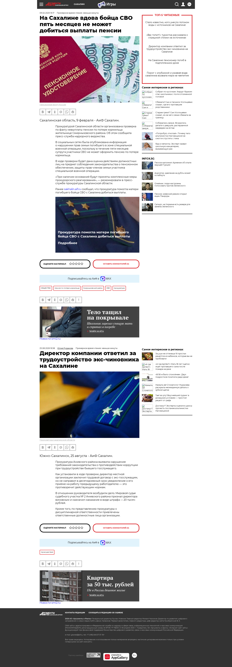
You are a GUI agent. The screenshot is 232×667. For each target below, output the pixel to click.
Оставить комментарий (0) (116, 264)
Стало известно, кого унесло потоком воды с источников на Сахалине (167, 23)
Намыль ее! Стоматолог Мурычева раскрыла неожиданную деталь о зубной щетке (172, 387)
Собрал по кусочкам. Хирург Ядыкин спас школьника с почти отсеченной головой (173, 94)
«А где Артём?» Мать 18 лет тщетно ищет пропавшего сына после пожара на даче (172, 366)
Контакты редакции (75, 613)
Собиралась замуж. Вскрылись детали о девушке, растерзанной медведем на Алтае (171, 125)
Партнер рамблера (75, 655)
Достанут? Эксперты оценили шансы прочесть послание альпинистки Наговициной (173, 408)
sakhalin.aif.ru (72, 189)
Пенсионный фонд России (53, 104)
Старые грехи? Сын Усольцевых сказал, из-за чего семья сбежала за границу (173, 115)
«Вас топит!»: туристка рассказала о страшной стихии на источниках (167, 36)
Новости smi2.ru (50, 338)
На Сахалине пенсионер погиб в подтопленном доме (167, 61)
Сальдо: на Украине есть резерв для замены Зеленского (172, 205)
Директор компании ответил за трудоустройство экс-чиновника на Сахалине (167, 49)
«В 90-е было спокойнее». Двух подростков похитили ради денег (172, 375)
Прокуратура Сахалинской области (57, 440)
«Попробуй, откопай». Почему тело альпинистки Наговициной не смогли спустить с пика (172, 136)
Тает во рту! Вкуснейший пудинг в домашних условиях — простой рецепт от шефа (172, 398)
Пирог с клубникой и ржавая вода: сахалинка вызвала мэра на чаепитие (167, 74)
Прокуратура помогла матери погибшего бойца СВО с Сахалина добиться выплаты (94, 234)
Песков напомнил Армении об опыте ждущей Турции (173, 164)
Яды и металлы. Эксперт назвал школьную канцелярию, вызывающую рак (171, 146)
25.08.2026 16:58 (47, 348)
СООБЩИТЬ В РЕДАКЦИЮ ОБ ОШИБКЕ (106, 613)
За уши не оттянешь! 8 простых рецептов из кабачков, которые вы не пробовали (173, 356)
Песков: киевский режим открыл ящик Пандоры (171, 195)
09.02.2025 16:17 (47, 13)
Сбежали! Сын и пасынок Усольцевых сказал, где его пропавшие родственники (173, 104)
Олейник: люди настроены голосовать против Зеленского (170, 184)
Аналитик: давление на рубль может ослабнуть (173, 174)
